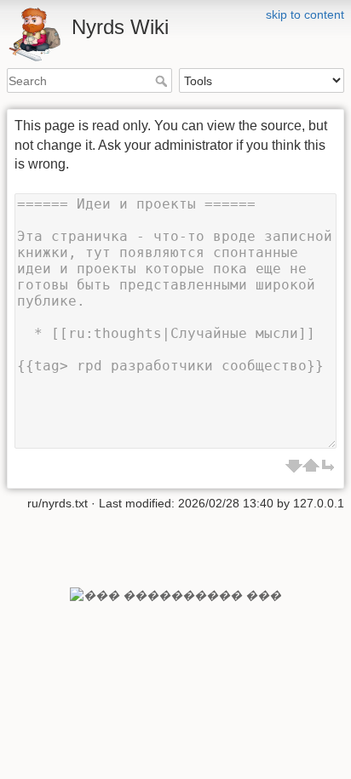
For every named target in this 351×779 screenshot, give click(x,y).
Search (163, 81)
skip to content (305, 14)
